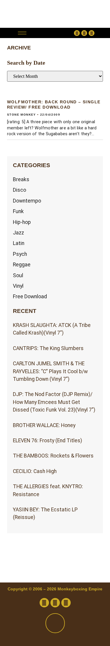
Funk (18, 211)
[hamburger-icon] (22, 33)
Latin (18, 243)
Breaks (21, 179)
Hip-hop (22, 222)
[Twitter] (84, 33)
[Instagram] (91, 33)
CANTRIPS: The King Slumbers (48, 348)
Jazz (18, 233)
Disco (19, 190)
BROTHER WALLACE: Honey (44, 425)
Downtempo (27, 201)
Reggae (22, 265)
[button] (52, 33)
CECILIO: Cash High (35, 471)
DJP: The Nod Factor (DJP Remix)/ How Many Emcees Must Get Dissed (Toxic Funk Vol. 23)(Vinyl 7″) (54, 402)
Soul (18, 275)
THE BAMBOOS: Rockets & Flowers (53, 456)
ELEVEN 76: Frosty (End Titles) (47, 440)
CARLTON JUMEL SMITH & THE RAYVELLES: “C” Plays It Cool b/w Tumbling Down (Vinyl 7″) (50, 371)
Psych (20, 254)
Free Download (30, 296)
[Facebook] (77, 33)
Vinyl (18, 286)
